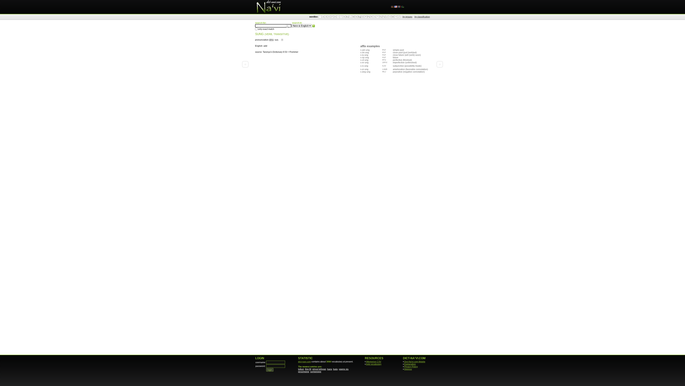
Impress (408, 369)
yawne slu (344, 369)
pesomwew (303, 371)
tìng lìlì (308, 369)
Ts (381, 17)
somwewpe (315, 371)
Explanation (410, 364)
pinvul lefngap (319, 369)
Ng (359, 17)
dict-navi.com (304, 361)
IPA (271, 40)
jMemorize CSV (373, 361)
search (313, 25)
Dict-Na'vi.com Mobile (414, 361)
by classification (422, 17)
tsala (335, 369)
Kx (347, 17)
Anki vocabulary (373, 364)
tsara (329, 369)
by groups (407, 17)
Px (368, 17)
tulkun (301, 369)
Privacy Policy (411, 366)
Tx (384, 17)
